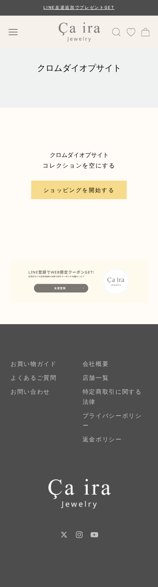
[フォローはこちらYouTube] (94, 534)
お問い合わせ (30, 391)
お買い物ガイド (34, 363)
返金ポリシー (102, 439)
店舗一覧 (96, 377)
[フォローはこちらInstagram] (79, 534)
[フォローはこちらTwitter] (64, 534)
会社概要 (96, 363)
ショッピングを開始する (79, 190)
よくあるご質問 (34, 377)
